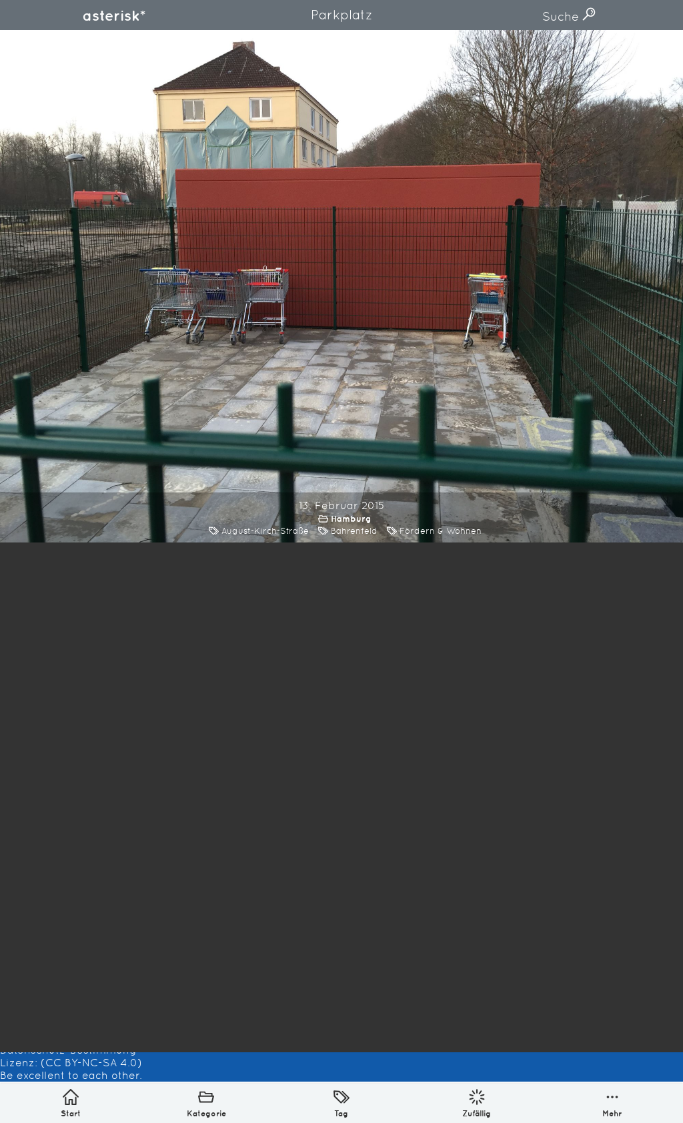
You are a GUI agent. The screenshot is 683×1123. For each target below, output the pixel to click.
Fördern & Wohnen (441, 531)
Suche (562, 16)
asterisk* (114, 15)
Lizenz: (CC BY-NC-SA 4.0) (71, 1062)
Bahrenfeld (354, 531)
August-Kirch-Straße (265, 531)
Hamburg (351, 519)
